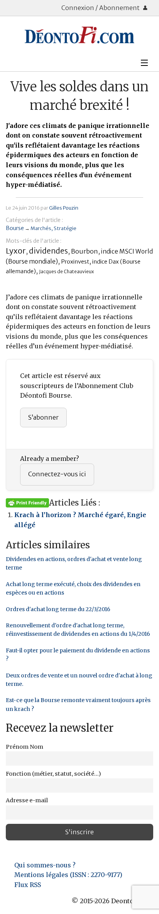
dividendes (48, 250)
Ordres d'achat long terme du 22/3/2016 (58, 609)
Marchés (40, 228)
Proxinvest (75, 261)
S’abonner (43, 417)
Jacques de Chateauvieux (66, 271)
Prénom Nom (24, 746)
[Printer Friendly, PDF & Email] (27, 502)
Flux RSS (27, 885)
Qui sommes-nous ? (45, 865)
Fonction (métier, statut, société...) (53, 773)
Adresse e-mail (27, 800)
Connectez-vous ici (57, 474)
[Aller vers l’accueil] (79, 35)
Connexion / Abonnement (101, 8)
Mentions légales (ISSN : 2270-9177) (68, 875)
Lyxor (16, 250)
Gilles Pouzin (63, 208)
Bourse (15, 228)
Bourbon (84, 251)
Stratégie (65, 228)
